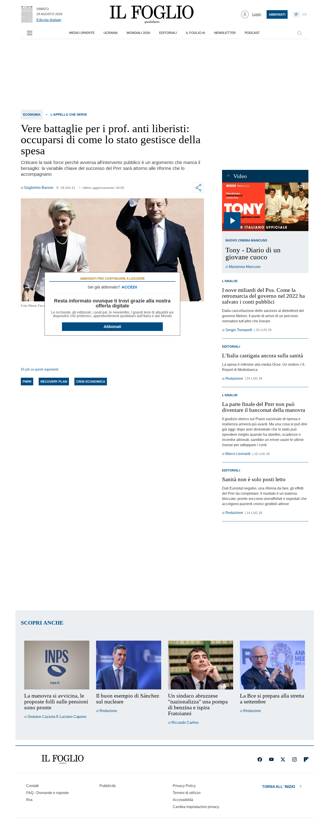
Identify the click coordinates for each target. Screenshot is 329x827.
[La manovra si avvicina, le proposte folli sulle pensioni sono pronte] (56, 665)
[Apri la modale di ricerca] (299, 33)
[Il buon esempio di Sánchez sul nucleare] (128, 665)
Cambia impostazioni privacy (196, 807)
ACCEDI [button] (129, 287)
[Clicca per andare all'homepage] (62, 759)
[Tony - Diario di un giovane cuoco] (265, 207)
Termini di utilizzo (187, 793)
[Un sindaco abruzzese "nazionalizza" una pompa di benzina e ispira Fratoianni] (200, 665)
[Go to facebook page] (260, 759)
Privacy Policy (184, 786)
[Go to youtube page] (271, 759)
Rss (29, 800)
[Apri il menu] (29, 33)
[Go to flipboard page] (306, 759)
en (304, 14)
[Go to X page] (283, 759)
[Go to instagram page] (294, 759)
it (296, 14)
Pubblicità (107, 786)
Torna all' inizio (278, 787)
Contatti (32, 786)
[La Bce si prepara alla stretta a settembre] (272, 665)
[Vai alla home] (152, 14)
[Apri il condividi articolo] (199, 188)
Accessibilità (183, 800)
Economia (31, 114)
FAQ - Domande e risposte (47, 793)
